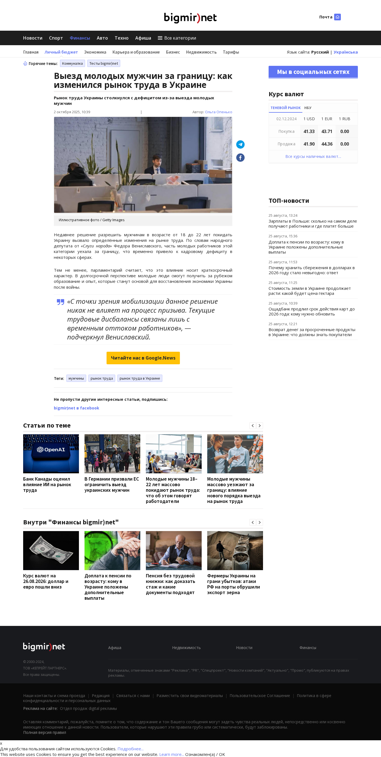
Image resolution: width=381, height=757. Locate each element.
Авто (102, 38)
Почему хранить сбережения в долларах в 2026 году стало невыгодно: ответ (312, 270)
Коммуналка (72, 63)
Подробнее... (130, 748)
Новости (32, 38)
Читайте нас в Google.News (143, 358)
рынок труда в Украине (140, 378)
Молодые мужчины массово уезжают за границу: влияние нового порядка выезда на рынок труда (234, 490)
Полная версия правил (44, 732)
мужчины (76, 378)
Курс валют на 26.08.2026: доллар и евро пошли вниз (45, 581)
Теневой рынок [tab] (286, 107)
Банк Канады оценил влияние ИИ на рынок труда (47, 484)
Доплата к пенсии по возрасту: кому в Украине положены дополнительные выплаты (108, 586)
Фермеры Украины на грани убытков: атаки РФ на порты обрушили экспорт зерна (233, 584)
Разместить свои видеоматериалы (189, 695)
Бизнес (173, 52)
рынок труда (102, 378)
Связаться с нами (133, 695)
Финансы (80, 38)
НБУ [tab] (307, 107)
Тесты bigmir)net (104, 63)
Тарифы (231, 52)
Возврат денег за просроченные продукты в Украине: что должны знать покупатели (312, 332)
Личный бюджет (61, 52)
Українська (346, 52)
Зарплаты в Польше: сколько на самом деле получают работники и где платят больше (313, 223)
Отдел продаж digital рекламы (88, 708)
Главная (30, 52)
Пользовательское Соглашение (260, 695)
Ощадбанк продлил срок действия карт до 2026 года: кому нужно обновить (312, 311)
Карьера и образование (136, 52)
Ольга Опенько (218, 111)
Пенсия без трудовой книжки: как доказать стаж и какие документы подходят (170, 584)
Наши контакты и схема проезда (54, 695)
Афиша (143, 38)
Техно (122, 38)
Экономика (95, 52)
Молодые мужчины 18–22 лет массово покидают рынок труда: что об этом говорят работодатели (173, 490)
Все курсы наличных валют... (313, 156)
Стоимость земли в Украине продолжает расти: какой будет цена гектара (310, 290)
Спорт (56, 38)
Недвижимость (201, 52)
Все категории (180, 38)
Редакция (101, 695)
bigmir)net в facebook (76, 408)
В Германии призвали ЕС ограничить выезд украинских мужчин (112, 484)
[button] (252, 425)
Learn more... (171, 754)
